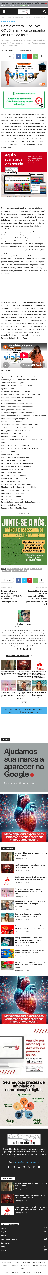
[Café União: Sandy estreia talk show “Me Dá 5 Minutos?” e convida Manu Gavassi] (24, 665)
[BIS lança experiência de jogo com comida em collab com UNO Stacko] (7, 953)
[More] (41, 56)
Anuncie (43, 1265)
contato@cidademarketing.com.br (27, 1162)
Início (2, 17)
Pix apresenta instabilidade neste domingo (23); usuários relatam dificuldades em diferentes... (29, 940)
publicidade (16, 571)
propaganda (6, 571)
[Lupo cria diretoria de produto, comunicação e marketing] (39, 685)
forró (26, 568)
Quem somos (6, 1262)
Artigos (3, 1247)
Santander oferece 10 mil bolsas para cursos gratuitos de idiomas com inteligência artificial (39, 674)
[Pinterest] (29, 56)
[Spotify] (27, 649)
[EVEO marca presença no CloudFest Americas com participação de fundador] (24, 685)
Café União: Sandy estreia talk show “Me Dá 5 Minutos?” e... (30, 866)
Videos (9, 17)
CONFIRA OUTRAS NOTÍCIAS (17, 656)
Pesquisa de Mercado (9, 1239)
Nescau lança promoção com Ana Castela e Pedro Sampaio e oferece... (30, 927)
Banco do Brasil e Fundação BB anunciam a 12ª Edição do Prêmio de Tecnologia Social (11, 596)
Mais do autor (35, 656)
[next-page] (25, 702)
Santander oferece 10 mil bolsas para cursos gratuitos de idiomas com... (31, 878)
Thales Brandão (9, 50)
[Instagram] (21, 649)
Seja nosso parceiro (39, 1262)
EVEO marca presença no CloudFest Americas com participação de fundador (24, 695)
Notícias (4, 21)
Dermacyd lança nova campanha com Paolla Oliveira (8, 673)
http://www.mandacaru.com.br (24, 627)
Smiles (24, 571)
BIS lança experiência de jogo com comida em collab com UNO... (29, 951)
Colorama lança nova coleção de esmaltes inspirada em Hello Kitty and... (29, 891)
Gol (31, 568)
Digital (3, 1232)
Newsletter (6, 1265)
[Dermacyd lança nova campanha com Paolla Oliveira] (8, 665)
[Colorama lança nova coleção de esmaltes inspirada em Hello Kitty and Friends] (8, 685)
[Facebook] (18, 56)
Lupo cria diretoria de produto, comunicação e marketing (39, 694)
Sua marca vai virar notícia (22, 1262)
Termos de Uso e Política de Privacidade (25, 1265)
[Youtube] (39, 1167)
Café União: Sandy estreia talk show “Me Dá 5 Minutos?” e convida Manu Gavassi (24, 674)
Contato (24, 1268)
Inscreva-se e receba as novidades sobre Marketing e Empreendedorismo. (24, 710)
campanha (10, 568)
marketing (38, 568)
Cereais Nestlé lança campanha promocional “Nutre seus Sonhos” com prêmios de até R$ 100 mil (36, 597)
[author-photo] (24, 616)
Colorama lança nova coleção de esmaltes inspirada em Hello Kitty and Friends (8, 694)
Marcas (4, 1250)
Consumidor (5, 1243)
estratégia (19, 568)
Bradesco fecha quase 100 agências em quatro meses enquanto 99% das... (30, 964)
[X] (24, 56)
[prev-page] (22, 702)
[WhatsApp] (35, 56)
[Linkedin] (24, 649)
